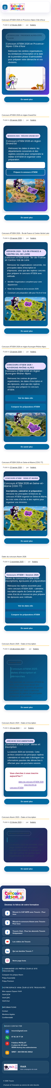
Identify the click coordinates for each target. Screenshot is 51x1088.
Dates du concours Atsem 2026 (14, 557)
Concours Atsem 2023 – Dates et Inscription (19, 817)
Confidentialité (7, 1017)
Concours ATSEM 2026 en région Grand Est (19, 115)
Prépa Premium (8, 981)
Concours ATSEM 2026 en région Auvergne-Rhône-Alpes (24, 347)
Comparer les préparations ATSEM (25, 407)
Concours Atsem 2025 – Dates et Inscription (19, 644)
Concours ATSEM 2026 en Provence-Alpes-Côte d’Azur (23, 20)
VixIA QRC (6, 998)
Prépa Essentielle (8, 978)
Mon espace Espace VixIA (12, 991)
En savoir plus (27, 99)
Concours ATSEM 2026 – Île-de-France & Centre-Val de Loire (25, 233)
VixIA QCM (6, 994)
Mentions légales (8, 1014)
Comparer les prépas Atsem (12, 975)
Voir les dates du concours (25, 165)
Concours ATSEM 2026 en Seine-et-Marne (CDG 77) (22, 462)
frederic (33, 25)
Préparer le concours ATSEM (25, 172)
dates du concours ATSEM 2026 (31, 782)
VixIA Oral (5, 1001)
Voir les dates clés (25, 398)
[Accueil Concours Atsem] (17, 7)
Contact (5, 1011)
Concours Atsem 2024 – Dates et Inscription (19, 723)
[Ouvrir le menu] (4, 7)
